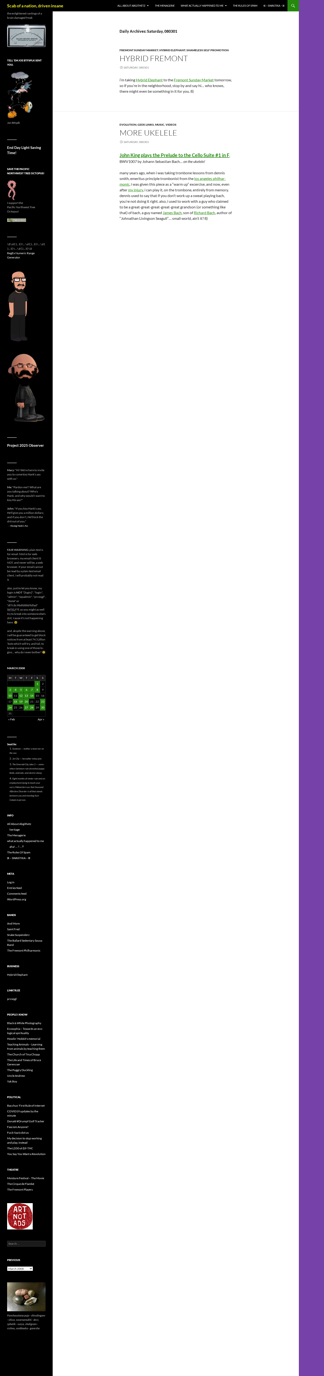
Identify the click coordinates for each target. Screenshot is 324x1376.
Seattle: (12, 744)
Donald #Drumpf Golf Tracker (25, 1121)
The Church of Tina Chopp (23, 1054)
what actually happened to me (202, 5)
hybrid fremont (154, 58)
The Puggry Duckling (20, 1070)
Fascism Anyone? (17, 1127)
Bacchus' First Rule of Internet (26, 1105)
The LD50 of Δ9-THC (20, 1148)
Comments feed (17, 893)
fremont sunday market (139, 50)
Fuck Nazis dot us (18, 1132)
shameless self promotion (207, 50)
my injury (135, 190)
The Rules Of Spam (245, 5)
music (159, 124)
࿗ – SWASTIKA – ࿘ (274, 5)
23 (42, 701)
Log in (10, 882)
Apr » (41, 719)
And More (13, 923)
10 (10, 695)
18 (15, 701)
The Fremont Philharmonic (24, 950)
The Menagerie (165, 5)
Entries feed (14, 888)
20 (26, 701)
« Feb (11, 719)
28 (31, 707)
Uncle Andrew (16, 1075)
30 (42, 707)
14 (31, 695)
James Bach (172, 212)
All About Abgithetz (131, 5)
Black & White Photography (24, 1023)
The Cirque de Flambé (20, 1184)
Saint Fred (13, 929)
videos (171, 124)
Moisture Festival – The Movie (25, 1178)
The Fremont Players (20, 1189)
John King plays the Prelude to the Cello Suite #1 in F (174, 155)
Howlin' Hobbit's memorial (23, 1038)
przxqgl (12, 999)
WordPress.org (16, 899)
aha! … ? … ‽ (16, 846)
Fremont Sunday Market (194, 80)
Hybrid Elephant (149, 80)
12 (21, 695)
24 (10, 707)
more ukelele (148, 133)
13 (26, 695)
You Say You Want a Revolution (26, 1154)
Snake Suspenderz (18, 935)
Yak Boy (12, 1081)
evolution (128, 124)
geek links (146, 124)
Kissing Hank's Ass (19, 525)
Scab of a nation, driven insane (35, 5)
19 (21, 701)
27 (26, 707)
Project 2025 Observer (25, 445)
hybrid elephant (172, 50)
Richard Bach (204, 212)
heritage (14, 829)
